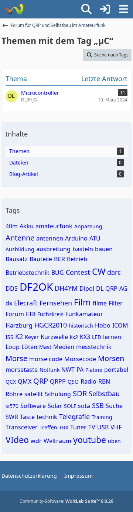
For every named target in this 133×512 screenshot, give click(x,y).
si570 (12, 405)
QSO (73, 381)
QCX (11, 381)
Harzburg (19, 325)
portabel (116, 370)
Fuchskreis (50, 314)
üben (114, 440)
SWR (12, 417)
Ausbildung (20, 249)
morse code (45, 359)
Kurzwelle (54, 337)
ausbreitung (53, 249)
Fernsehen (56, 302)
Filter (116, 303)
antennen (49, 238)
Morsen (111, 358)
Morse (16, 358)
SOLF (70, 405)
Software (33, 406)
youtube (89, 440)
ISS (9, 336)
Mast (45, 346)
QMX (24, 381)
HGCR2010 (50, 325)
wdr (36, 441)
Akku (27, 226)
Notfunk (49, 369)
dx (9, 303)
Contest (78, 272)
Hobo (102, 325)
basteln (82, 249)
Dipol (86, 288)
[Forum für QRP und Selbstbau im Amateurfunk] (13, 9)
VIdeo (17, 440)
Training (102, 417)
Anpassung (88, 226)
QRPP (58, 381)
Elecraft (26, 302)
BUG (57, 273)
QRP (40, 381)
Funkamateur (84, 314)
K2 (19, 336)
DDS (12, 288)
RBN (104, 381)
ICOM (120, 325)
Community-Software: (66, 501)
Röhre (14, 394)
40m (12, 226)
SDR (80, 393)
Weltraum (57, 441)
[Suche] (86, 9)
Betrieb (77, 259)
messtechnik (94, 347)
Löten (29, 347)
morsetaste (22, 370)
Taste (27, 417)
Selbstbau (104, 393)
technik (47, 417)
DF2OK (36, 287)
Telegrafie (74, 416)
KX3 (85, 337)
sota (84, 406)
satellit (33, 394)
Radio (88, 381)
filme (100, 303)
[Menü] (123, 9)
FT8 (30, 314)
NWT (68, 370)
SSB (98, 405)
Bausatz (17, 259)
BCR (59, 259)
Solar (55, 406)
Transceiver (22, 427)
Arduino (76, 238)
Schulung (58, 394)
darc (114, 272)
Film (82, 302)
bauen (104, 249)
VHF (116, 427)
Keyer (32, 336)
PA (79, 370)
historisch (81, 325)
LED (96, 336)
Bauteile (41, 259)
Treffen (48, 427)
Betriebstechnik (28, 273)
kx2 (74, 336)
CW (98, 271)
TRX (63, 427)
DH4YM (66, 288)
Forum (15, 314)
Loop (13, 347)
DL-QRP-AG (111, 288)
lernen (112, 337)
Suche (114, 406)
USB (103, 427)
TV (91, 427)
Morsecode (80, 359)
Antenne (20, 238)
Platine (93, 369)
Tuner (78, 427)
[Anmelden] (105, 9)
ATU (94, 238)
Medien (63, 347)
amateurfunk (53, 226)
